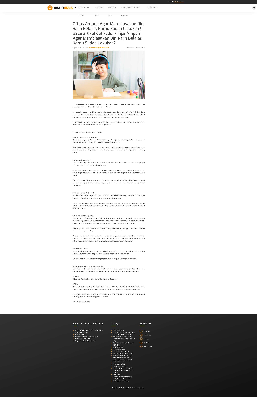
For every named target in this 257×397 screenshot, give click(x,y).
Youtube (146, 343)
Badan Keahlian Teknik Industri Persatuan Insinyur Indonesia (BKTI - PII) (124, 339)
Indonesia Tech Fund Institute (122, 356)
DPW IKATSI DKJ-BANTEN (121, 351)
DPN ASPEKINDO (118, 347)
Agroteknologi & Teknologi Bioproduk (130, 9)
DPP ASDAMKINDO (119, 349)
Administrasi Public (99, 9)
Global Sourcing (80, 335)
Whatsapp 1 (148, 347)
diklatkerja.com (179, 2)
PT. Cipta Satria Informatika (122, 379)
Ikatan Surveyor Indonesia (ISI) (123, 354)
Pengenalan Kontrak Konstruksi (85, 341)
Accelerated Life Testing (83, 9)
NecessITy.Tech (118, 375)
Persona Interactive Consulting (123, 377)
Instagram (147, 335)
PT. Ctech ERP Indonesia (121, 381)
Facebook (147, 331)
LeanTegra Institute (119, 366)
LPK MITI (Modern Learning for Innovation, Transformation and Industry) (123, 370)
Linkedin (146, 339)
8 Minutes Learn (118, 330)
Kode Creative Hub (119, 364)
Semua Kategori (151, 8)
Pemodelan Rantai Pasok (83, 339)
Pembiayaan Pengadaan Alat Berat (86, 337)
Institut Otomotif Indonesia (122, 362)
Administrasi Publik (112, 9)
